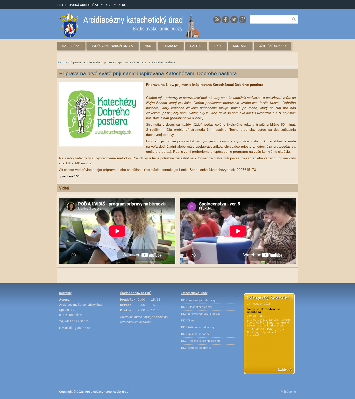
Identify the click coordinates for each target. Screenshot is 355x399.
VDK (148, 46)
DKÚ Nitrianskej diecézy (196, 307)
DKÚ (217, 46)
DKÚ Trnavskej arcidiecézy (198, 300)
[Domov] (129, 36)
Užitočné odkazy (272, 46)
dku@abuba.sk (79, 328)
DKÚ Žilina (187, 320)
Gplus (242, 19)
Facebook (225, 19)
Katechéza (70, 46)
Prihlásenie (288, 391)
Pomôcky (170, 46)
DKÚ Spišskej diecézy (195, 334)
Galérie (196, 46)
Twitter (234, 19)
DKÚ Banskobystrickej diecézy (200, 313)
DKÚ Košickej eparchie (196, 347)
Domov (62, 62)
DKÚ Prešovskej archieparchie (200, 340)
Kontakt (240, 46)
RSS (217, 19)
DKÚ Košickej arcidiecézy (197, 327)
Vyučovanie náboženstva (112, 46)
